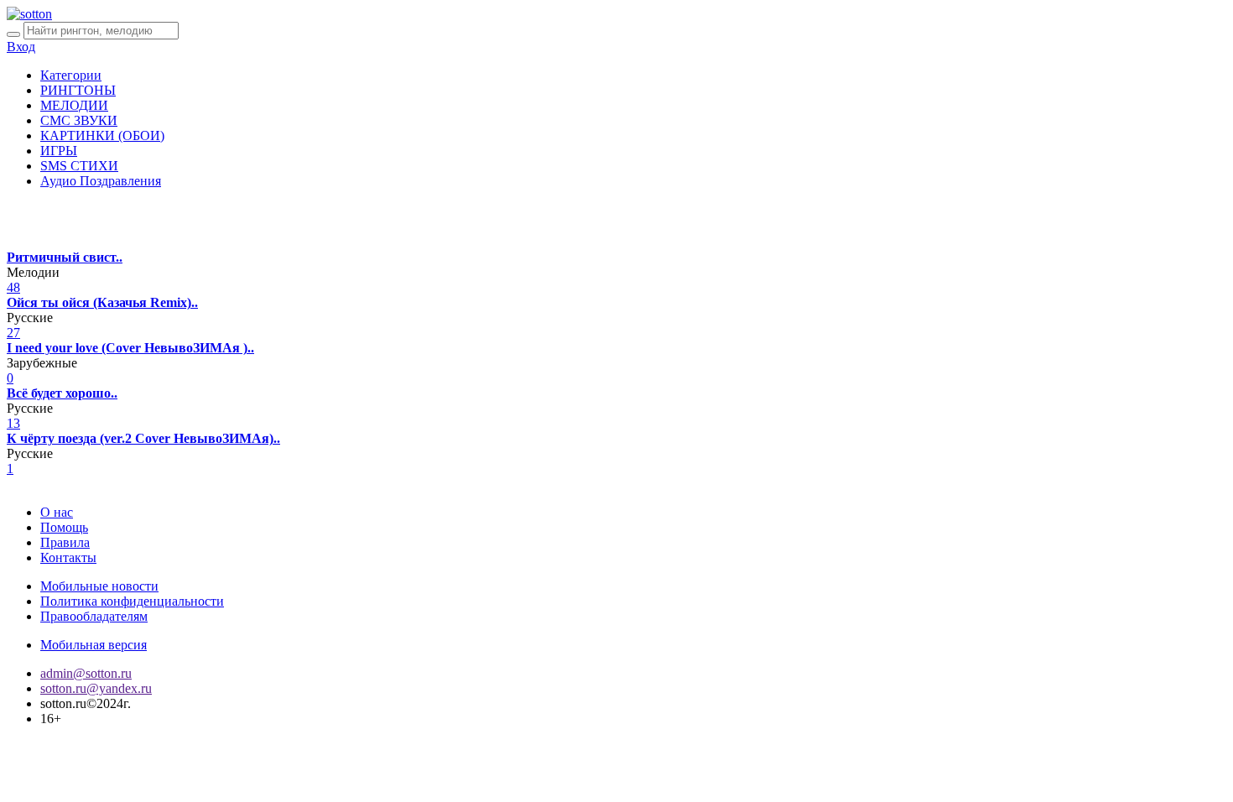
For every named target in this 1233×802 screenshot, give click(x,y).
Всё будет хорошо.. (62, 393)
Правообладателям (94, 616)
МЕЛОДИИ (74, 105)
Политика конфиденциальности (132, 601)
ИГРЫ (58, 150)
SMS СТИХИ (79, 166)
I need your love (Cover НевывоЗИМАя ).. (130, 348)
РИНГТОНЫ (78, 90)
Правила (65, 542)
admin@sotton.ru (86, 673)
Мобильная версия (93, 645)
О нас (56, 512)
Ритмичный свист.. (64, 257)
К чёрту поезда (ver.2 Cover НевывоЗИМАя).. (143, 438)
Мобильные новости (99, 586)
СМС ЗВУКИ (78, 120)
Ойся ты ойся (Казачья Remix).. (102, 302)
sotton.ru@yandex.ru (96, 688)
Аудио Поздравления (100, 181)
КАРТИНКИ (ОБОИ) (102, 135)
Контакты (68, 557)
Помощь (64, 527)
